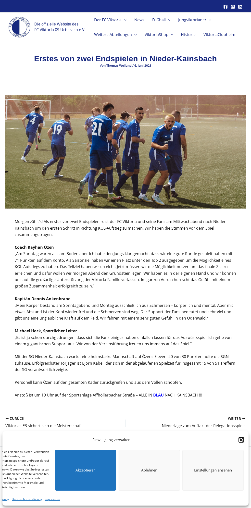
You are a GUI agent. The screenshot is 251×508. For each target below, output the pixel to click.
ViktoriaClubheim (219, 34)
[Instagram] (233, 6)
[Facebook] (225, 6)
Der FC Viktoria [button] (108, 20)
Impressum (52, 499)
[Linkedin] (240, 6)
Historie (188, 34)
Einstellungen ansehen (213, 470)
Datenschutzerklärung (27, 499)
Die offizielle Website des (56, 24)
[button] (241, 439)
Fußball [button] (159, 20)
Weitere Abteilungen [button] (113, 34)
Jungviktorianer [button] (192, 20)
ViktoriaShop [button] (156, 34)
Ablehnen (149, 470)
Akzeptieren (85, 470)
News (139, 20)
